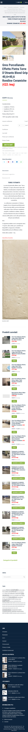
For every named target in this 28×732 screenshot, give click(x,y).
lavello (20, 595)
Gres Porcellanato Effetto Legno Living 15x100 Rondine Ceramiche (19, 545)
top (19, 154)
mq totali (4, 133)
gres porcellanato (11, 591)
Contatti (4, 641)
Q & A (3, 638)
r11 (12, 154)
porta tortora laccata (9, 607)
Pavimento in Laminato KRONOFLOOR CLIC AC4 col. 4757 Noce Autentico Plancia (18, 470)
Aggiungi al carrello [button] (18, 463)
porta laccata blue (8, 604)
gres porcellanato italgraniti (13, 593)
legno (23, 595)
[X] (4, 162)
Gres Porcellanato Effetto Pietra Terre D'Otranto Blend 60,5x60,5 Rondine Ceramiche (19, 439)
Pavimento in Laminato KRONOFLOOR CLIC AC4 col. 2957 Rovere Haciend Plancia (18, 454)
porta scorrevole (18, 606)
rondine (16, 154)
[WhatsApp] (21, 162)
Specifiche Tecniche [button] (7, 237)
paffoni (5, 600)
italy (11, 595)
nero (20, 599)
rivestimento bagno (17, 609)
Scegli (14, 346)
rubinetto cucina (16, 613)
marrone (6, 597)
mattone (4, 154)
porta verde (15, 607)
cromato (15, 590)
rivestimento (6, 609)
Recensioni (5, 634)
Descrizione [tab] (5, 170)
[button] (23, 33)
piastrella (9, 154)
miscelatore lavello (10, 599)
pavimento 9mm (17, 601)
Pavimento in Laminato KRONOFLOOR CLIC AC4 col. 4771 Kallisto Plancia (18, 485)
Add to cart (8, 145)
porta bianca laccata (19, 602)
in (9, 595)
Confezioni (5, 129)
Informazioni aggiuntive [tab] (8, 174)
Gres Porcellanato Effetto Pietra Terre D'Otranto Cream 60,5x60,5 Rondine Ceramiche (19, 423)
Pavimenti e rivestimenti (17, 147)
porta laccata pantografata (18, 604)
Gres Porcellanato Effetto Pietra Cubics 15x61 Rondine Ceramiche (19, 381)
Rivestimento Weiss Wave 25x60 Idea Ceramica (18, 394)
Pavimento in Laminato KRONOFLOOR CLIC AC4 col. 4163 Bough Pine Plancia (18, 515)
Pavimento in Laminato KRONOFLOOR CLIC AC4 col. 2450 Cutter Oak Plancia (18, 499)
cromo (20, 590)
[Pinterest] (8, 162)
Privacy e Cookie (6, 647)
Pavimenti (9, 147)
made (3, 597)
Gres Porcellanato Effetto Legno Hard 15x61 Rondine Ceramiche (19, 367)
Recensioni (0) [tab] (6, 178)
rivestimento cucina (9, 611)
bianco (8, 590)
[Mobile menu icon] (1, 2)
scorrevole (22, 613)
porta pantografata (11, 606)
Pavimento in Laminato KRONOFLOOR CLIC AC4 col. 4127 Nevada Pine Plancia (18, 530)
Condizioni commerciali (7, 650)
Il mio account (5, 644)
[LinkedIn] (17, 162)
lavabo (17, 595)
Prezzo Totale (5, 140)
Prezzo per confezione (8, 136)
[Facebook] (13, 162)
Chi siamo (4, 631)
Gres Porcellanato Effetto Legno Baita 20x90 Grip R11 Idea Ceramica (19, 339)
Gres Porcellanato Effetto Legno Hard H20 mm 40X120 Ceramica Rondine (19, 353)
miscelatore (12, 597)
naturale (17, 599)
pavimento (12, 601)
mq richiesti (5, 125)
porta (14, 602)
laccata (13, 595)
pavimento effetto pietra (7, 602)
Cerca (24, 576)
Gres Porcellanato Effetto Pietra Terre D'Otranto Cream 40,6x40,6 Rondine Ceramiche (19, 408)
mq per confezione (7, 121)
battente (4, 590)
